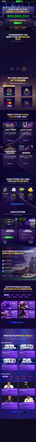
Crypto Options (12, 275)
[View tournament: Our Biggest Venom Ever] (23, 69)
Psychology (18, 378)
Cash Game (30, 376)
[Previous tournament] (3, 57)
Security (9, 296)
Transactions (24, 294)
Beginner (5, 376)
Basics (12, 294)
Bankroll (21, 296)
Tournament (24, 376)
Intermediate (12, 376)
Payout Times (18, 275)
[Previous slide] (2, 16)
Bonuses (15, 296)
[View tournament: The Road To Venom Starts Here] (18, 69)
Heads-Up (11, 378)
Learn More (30, 64)
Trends (27, 296)
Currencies (18, 294)
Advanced (18, 376)
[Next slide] (34, 16)
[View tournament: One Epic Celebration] (12, 69)
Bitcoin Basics (5, 275)
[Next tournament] (33, 57)
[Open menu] (33, 1)
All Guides (6, 294)
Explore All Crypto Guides (18, 322)
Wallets (30, 294)
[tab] (10, 28)
